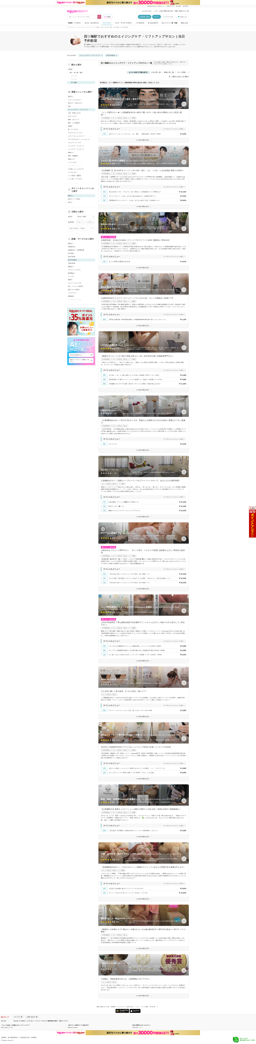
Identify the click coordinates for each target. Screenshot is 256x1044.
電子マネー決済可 (74, 289)
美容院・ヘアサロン (74, 23)
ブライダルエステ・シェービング (79, 139)
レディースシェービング (76, 136)
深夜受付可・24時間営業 (76, 250)
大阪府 (97, 27)
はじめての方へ (147, 11)
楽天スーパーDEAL (74, 199)
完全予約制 (71, 256)
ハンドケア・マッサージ (76, 149)
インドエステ (72, 162)
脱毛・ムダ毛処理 (74, 123)
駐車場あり (71, 273)
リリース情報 (144, 1006)
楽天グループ (170, 6)
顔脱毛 (70, 126)
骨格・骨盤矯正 (73, 156)
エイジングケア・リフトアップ (85, 27)
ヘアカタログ (140, 23)
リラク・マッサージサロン (123, 23)
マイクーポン (169, 17)
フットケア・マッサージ (76, 146)
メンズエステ (72, 172)
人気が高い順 (156, 72)
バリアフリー (72, 293)
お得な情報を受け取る (166, 11)
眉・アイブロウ (73, 129)
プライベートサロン (74, 270)
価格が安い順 (169, 72)
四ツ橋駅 (116, 27)
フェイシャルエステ (74, 100)
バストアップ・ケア (74, 142)
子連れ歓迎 (71, 263)
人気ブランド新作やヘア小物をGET (78, 1025)
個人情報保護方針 (13, 1037)
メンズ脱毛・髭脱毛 (74, 175)
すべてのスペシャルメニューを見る (173, 129)
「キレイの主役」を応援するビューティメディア (15, 1025)
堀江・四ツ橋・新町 (106, 27)
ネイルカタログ (153, 23)
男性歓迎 (71, 296)
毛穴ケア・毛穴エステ (75, 103)
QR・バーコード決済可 (75, 286)
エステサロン (107, 23)
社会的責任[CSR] (25, 1037)
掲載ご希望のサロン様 (182, 11)
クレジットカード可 (74, 283)
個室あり (71, 266)
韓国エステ (71, 159)
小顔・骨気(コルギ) (74, 113)
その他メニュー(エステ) (76, 169)
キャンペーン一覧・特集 (170, 23)
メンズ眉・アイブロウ (75, 179)
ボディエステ (72, 116)
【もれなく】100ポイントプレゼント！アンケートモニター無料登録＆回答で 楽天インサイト (40, 1021)
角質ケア (71, 152)
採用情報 (33, 1037)
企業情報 (3, 1037)
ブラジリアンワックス (75, 133)
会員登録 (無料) (145, 17)
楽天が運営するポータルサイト (141, 1025)
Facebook (152, 1006)
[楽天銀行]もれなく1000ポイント (156, 6)
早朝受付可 (71, 247)
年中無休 (71, 253)
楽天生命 (178, 6)
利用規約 (113, 1006)
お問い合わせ (130, 1006)
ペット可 (71, 276)
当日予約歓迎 (110, 55)
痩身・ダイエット (74, 119)
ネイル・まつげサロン (92, 23)
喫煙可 (70, 280)
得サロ (70, 202)
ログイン (156, 17)
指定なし (71, 96)
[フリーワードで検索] (99, 17)
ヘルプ (156, 11)
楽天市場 (185, 6)
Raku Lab (184, 23)
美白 (69, 106)
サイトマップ (121, 1006)
